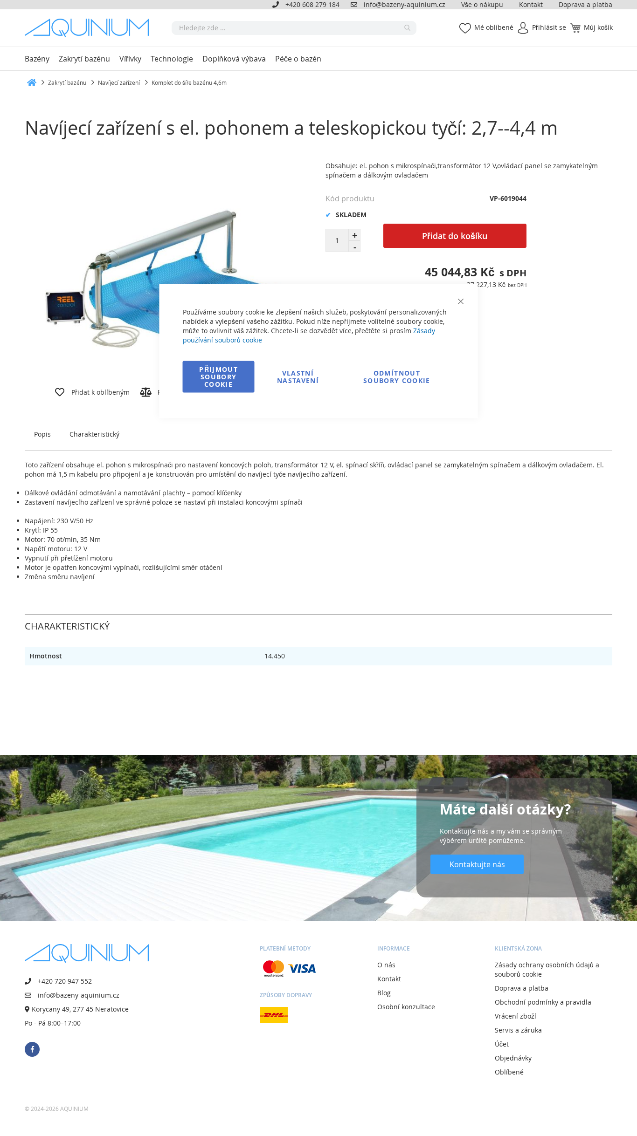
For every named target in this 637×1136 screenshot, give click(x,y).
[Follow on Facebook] (32, 1049)
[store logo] (90, 28)
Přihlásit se (549, 27)
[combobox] (294, 28)
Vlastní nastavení (298, 377)
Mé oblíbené (493, 27)
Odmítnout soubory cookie (396, 377)
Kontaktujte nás (477, 864)
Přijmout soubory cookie (218, 377)
